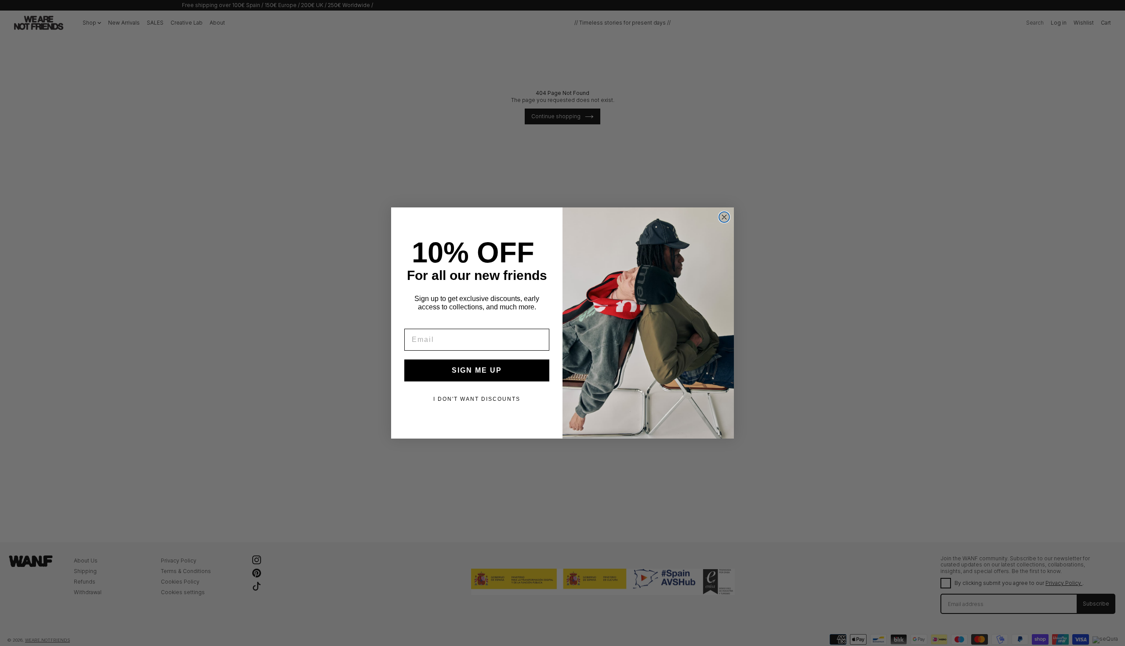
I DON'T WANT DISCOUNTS (476, 399)
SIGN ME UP (477, 370)
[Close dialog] (724, 217)
